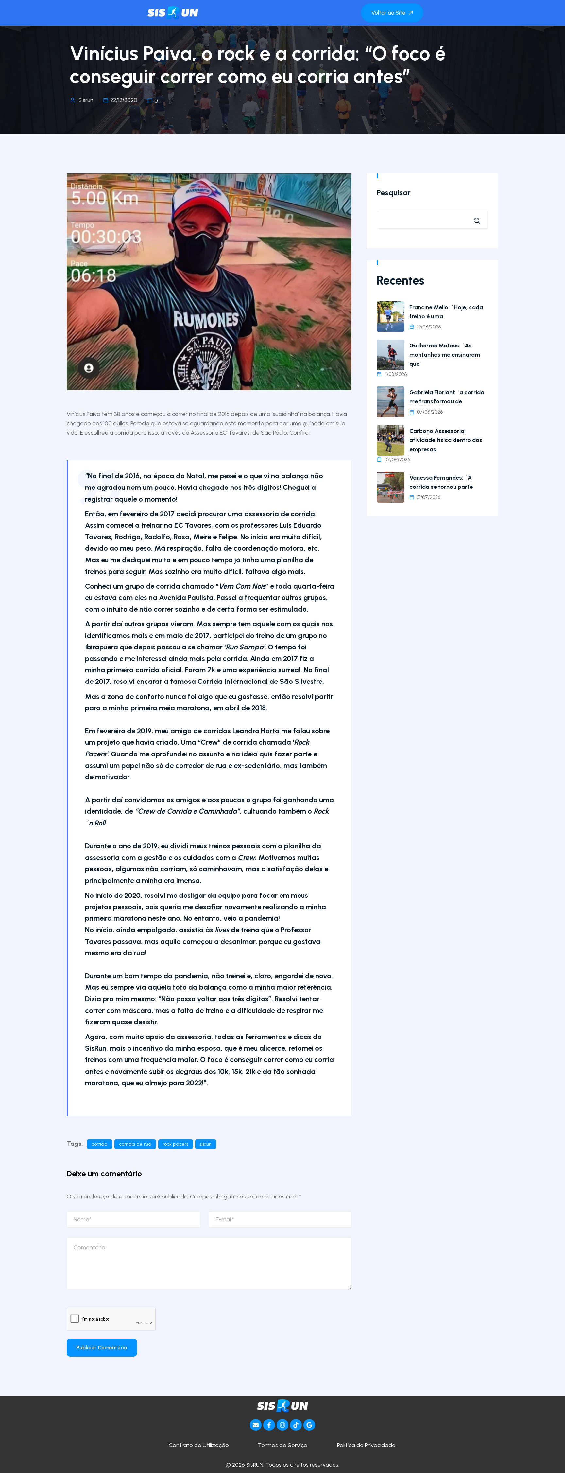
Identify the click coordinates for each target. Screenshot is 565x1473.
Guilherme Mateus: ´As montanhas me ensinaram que (444, 354)
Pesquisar (394, 192)
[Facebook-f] (269, 1425)
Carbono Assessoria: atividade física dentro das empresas (445, 440)
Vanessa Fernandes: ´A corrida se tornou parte (441, 482)
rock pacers (175, 1144)
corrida (100, 1144)
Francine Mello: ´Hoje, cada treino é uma (446, 312)
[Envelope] (256, 1425)
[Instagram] (282, 1425)
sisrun (206, 1144)
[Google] (309, 1425)
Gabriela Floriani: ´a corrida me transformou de (446, 397)
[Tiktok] (296, 1425)
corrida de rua (135, 1144)
